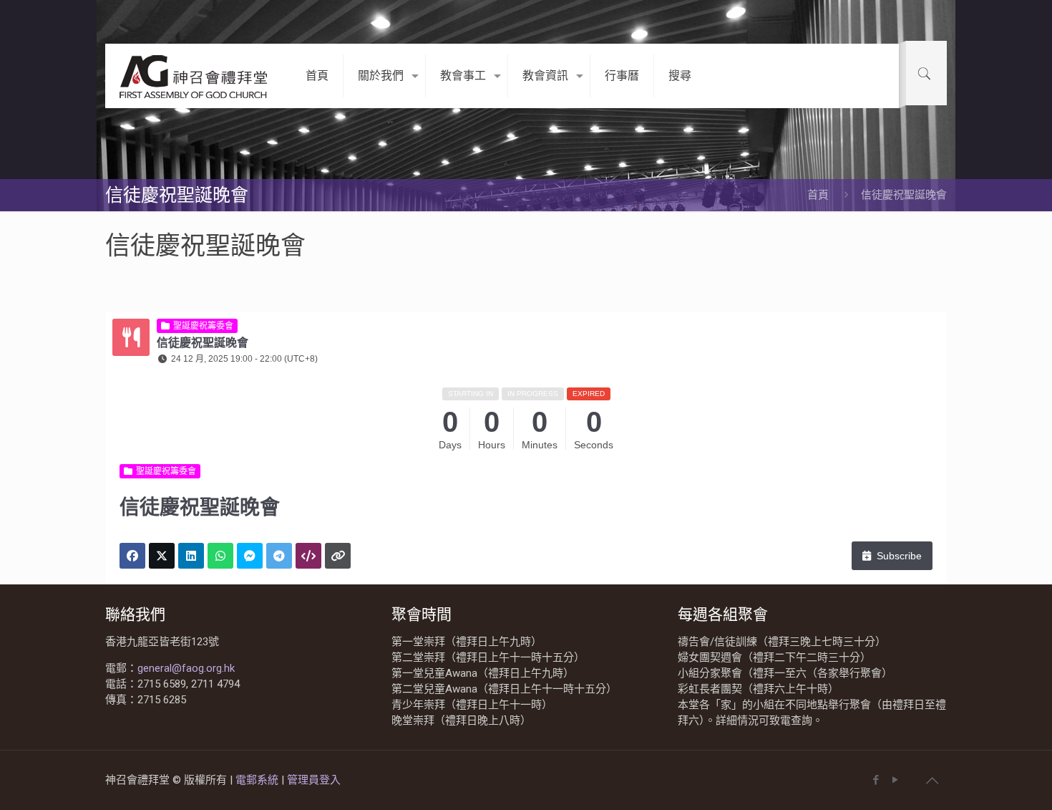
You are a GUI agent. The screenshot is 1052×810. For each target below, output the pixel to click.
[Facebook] (875, 779)
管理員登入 (314, 779)
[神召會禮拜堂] (195, 76)
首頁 (818, 194)
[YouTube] (894, 779)
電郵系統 (258, 779)
